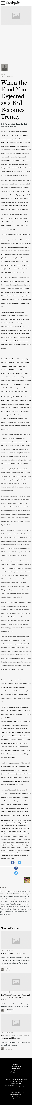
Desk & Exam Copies (16, 1073)
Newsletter (16, 1099)
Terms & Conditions (16, 1095)
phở (22, 804)
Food (11, 76)
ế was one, (16, 296)
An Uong (3, 73)
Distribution (16, 1069)
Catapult (7, 1079)
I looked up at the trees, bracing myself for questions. (15, 234)
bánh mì (13, 449)
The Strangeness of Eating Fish (13, 953)
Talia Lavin (8, 969)
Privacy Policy (16, 1097)
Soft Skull (24, 1079)
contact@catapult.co (21, 1086)
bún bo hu (14, 323)
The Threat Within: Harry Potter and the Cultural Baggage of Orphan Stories (15, 997)
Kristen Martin (9, 1009)
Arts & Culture (5, 76)
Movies (12, 992)
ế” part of (8, 323)
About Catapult (16, 1066)
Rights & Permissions (16, 1071)
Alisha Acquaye (10, 1048)
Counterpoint (16, 1079)
